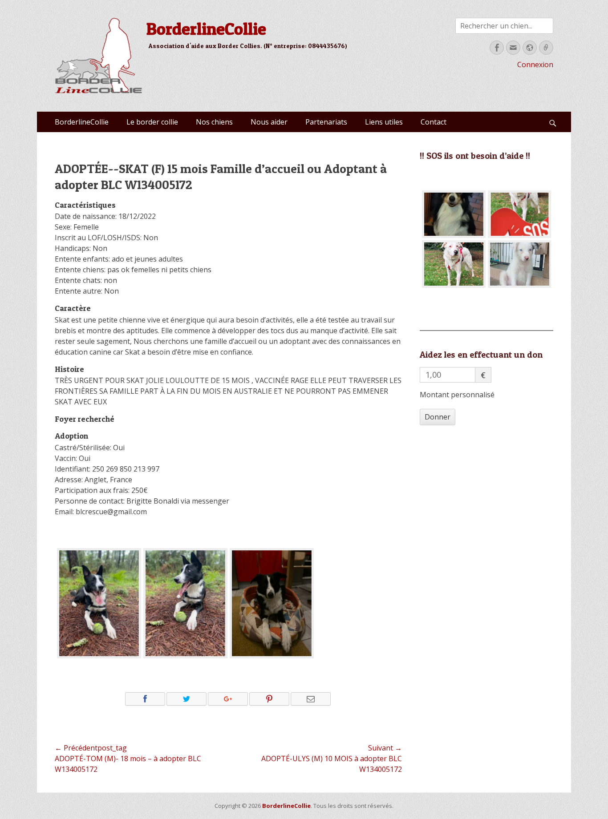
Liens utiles (384, 122)
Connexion (535, 64)
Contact (433, 122)
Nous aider (269, 122)
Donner (437, 417)
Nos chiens (214, 122)
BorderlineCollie (206, 28)
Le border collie (152, 122)
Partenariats (326, 122)
